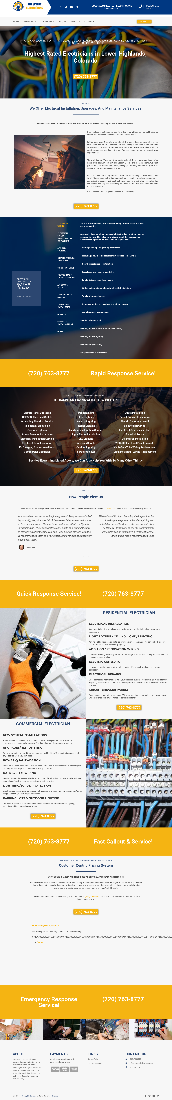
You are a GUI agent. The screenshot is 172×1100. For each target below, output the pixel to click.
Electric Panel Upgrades (37, 412)
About (73, 21)
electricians (111, 508)
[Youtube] (71, 7)
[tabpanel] (113, 288)
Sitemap (55, 1096)
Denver (40, 942)
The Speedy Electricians (27, 1096)
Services (28, 21)
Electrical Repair (134, 434)
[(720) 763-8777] (140, 6)
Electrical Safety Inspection (134, 430)
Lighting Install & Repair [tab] (65, 296)
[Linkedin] (77, 7)
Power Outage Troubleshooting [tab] (66, 276)
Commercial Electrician (37, 451)
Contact (89, 21)
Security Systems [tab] (61, 249)
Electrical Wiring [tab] (62, 224)
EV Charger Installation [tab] (63, 306)
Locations (46, 21)
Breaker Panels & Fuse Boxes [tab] (66, 259)
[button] (16, 533)
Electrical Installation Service (37, 438)
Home (16, 21)
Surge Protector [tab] (65, 268)
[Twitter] (66, 7)
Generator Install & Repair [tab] (65, 323)
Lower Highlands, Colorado (47, 925)
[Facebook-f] (60, 7)
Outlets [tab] (61, 314)
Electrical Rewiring (134, 425)
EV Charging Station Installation (37, 447)
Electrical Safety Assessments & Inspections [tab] (65, 237)
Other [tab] (60, 331)
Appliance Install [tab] (62, 286)
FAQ (61, 21)
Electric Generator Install (135, 421)
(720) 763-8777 (152, 6)
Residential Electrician (37, 425)
